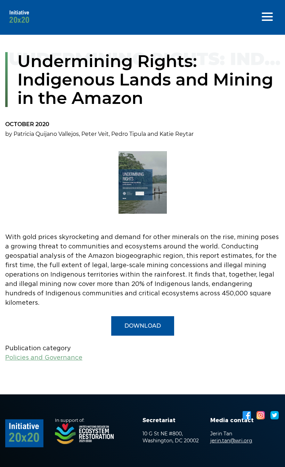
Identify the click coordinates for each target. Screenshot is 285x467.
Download (142, 325)
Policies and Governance (43, 358)
